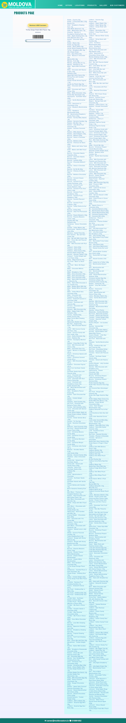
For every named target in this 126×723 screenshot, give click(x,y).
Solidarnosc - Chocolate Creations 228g (96, 116)
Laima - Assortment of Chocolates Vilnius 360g (96, 54)
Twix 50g (91, 482)
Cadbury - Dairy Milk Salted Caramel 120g (97, 428)
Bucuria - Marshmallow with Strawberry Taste (97, 538)
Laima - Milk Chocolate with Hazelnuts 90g (97, 171)
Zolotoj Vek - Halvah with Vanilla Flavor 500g (75, 464)
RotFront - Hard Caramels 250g (77, 426)
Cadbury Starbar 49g (95, 450)
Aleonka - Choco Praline (96, 310)
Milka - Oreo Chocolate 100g (76, 274)
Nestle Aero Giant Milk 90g (97, 466)
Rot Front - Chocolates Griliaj (98, 349)
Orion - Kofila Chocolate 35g (76, 336)
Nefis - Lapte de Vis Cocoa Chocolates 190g (97, 188)
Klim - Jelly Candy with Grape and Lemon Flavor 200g (98, 653)
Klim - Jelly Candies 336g (97, 235)
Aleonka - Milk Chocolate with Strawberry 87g (98, 367)
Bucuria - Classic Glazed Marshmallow (75, 556)
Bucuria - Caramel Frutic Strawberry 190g (75, 193)
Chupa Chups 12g (73, 510)
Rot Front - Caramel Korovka (98, 434)
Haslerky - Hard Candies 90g (76, 401)
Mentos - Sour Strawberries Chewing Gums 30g (76, 659)
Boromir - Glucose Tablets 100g (77, 254)
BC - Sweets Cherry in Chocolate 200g (96, 206)
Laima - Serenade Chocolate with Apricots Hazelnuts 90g (98, 167)
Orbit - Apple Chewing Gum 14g (77, 36)
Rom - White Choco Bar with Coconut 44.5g (98, 73)
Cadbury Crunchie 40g (96, 452)
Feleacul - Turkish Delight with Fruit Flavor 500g (76, 257)
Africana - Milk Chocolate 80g (76, 309)
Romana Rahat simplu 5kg (75, 252)
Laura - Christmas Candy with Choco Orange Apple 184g (98, 137)
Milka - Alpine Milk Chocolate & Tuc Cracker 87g (77, 283)
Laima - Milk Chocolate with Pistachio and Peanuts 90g (97, 160)
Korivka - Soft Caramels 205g (76, 407)
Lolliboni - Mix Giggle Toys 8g (98, 648)
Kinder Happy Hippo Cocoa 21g (99, 399)
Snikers (69, 472)
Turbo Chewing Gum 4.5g (75, 536)
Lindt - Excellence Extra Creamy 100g (96, 431)
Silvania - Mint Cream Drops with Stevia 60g (98, 94)
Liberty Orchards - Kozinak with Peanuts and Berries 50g (99, 693)
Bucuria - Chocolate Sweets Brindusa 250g (76, 157)
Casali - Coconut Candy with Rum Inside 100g (76, 333)
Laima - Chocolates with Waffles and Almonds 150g (97, 561)
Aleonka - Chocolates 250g (97, 351)
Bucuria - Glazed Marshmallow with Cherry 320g (76, 691)
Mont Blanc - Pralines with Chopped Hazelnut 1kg (75, 493)
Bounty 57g (70, 23)
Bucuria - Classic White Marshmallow (74, 560)
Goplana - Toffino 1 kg (96, 113)
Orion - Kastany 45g (73, 338)
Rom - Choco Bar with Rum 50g (77, 640)
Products (92, 5)
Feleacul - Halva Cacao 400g (76, 251)
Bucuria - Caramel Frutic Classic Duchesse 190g (75, 182)
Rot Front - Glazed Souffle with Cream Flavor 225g (77, 429)
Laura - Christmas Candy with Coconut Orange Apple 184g (98, 130)
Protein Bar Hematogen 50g (76, 95)
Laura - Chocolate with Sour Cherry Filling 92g (76, 379)
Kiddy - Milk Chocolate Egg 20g (77, 678)
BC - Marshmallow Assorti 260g (99, 211)
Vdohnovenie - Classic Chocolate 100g (96, 371)
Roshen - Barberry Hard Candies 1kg (96, 153)
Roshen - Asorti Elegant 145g (76, 133)
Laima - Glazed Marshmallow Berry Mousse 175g (98, 571)
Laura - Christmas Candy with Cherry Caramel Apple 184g (98, 133)
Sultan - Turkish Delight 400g (76, 577)
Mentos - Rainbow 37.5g (75, 64)
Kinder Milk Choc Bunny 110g (98, 400)
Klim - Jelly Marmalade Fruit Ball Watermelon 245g (98, 229)
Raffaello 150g (71, 313)
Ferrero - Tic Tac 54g (74, 421)
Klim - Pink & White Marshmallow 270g (95, 672)
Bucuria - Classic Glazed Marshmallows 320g (96, 176)
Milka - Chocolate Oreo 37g (76, 348)
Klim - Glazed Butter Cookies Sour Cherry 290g (98, 252)
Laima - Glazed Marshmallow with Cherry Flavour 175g (98, 568)
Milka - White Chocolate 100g (76, 93)
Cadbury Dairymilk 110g (96, 486)
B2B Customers (117, 5)
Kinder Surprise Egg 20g (96, 383)
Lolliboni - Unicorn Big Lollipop (98, 632)
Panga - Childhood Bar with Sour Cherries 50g (97, 346)
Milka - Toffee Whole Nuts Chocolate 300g (75, 292)
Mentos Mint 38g (72, 59)
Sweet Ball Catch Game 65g (76, 75)
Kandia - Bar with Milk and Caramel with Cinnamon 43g (98, 516)
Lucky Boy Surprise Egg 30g (98, 549)
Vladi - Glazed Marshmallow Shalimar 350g (97, 275)
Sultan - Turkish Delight (74, 398)
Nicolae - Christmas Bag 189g (76, 665)
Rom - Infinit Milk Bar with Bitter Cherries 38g (97, 70)
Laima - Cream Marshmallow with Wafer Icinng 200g (98, 564)
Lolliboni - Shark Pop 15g (97, 650)
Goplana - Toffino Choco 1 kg (98, 104)
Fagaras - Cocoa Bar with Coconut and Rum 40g (97, 77)
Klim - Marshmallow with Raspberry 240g (96, 272)
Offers (68, 5)
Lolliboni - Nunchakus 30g (97, 30)
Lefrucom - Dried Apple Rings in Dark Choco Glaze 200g (98, 690)
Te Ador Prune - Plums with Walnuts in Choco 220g (75, 602)
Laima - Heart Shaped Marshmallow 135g (96, 406)
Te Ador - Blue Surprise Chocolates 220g (74, 613)
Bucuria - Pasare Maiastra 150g (77, 215)
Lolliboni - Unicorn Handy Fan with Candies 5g (98, 645)
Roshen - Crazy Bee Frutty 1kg (77, 343)
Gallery (103, 5)
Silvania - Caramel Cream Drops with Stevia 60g (97, 98)
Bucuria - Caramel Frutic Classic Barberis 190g (75, 186)
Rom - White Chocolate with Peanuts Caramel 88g (97, 587)
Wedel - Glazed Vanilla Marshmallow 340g (96, 594)
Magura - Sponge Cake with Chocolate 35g (97, 102)
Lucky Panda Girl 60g (95, 551)
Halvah (69, 400)
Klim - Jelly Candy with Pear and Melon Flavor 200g (97, 656)
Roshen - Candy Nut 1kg (96, 283)
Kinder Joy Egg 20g (73, 45)
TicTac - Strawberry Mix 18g (76, 50)
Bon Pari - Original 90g (74, 323)
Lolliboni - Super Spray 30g (97, 25)
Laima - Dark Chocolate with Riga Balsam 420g (98, 50)
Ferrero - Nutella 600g (74, 315)
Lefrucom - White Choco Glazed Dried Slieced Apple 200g (97, 701)
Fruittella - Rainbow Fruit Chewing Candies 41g (75, 583)
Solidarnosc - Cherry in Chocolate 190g (96, 119)
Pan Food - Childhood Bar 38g (76, 593)
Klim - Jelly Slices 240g (96, 244)
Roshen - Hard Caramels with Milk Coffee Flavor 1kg (76, 496)
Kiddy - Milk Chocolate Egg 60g (99, 182)
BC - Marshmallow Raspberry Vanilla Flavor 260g (76, 115)
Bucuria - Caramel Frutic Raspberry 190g (75, 196)
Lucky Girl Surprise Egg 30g (97, 547)
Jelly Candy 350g (72, 453)
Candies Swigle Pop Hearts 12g (77, 672)
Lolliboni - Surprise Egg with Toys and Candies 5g (98, 638)
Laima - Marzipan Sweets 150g (98, 495)
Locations (80, 5)
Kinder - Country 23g (73, 19)
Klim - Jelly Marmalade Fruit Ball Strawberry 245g (98, 233)
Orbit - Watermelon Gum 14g (76, 30)
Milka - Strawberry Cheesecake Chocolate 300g (77, 650)
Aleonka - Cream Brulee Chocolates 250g (96, 403)
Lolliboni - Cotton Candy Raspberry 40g (96, 615)
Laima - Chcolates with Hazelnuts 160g (96, 557)
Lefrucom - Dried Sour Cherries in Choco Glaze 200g (99, 686)
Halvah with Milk (94, 374)
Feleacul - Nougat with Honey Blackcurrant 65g (76, 542)
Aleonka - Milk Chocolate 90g (98, 301)
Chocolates (70, 416)
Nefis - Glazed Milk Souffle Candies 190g (97, 192)
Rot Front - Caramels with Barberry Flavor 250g (75, 404)
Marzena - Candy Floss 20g (76, 233)
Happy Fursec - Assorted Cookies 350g (96, 179)
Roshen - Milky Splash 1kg (75, 132)
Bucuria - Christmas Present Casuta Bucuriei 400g (98, 148)
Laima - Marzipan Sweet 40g (98, 296)
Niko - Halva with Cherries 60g (98, 581)
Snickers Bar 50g (72, 220)
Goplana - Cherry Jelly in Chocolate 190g (75, 523)
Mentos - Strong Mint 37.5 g (76, 63)
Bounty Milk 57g (94, 484)
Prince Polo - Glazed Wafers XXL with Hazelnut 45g (98, 598)
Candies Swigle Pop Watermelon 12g (73, 675)
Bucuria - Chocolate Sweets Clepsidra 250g (76, 154)
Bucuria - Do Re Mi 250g (75, 169)
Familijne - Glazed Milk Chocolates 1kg (96, 110)
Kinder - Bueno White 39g (75, 46)
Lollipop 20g (71, 471)
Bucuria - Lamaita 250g (74, 160)
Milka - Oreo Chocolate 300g (76, 277)
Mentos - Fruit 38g (73, 61)
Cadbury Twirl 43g (94, 454)
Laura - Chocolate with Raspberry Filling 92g (74, 376)
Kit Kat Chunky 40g (95, 459)
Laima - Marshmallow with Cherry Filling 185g (97, 293)
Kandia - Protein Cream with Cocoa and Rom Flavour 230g (98, 497)
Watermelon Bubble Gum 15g (76, 322)
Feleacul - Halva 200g (74, 247)
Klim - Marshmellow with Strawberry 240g (96, 268)
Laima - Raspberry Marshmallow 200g (73, 111)
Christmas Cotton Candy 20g (98, 282)
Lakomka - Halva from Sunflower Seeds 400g (74, 468)
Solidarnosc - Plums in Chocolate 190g (96, 218)
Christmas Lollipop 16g (96, 280)
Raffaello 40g (71, 222)
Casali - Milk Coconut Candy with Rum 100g (76, 330)
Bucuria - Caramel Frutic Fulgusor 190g (75, 203)
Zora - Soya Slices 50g (74, 54)
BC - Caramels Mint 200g (97, 216)
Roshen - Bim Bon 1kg (74, 123)
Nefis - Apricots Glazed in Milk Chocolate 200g (98, 195)
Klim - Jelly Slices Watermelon (98, 246)
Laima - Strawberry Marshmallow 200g (95, 47)
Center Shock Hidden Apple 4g (76, 412)
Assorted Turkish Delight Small (98, 150)
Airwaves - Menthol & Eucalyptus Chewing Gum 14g (76, 33)
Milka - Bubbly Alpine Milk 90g (76, 286)
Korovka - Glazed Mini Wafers (98, 330)
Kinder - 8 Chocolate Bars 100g (77, 21)
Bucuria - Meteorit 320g (74, 135)
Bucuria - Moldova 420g (74, 141)
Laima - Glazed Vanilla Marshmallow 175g (96, 422)
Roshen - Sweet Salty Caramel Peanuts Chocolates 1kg (76, 687)
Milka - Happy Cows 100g (75, 311)
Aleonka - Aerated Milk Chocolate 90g (96, 327)
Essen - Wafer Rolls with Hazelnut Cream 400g (96, 545)
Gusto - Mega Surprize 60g (75, 259)
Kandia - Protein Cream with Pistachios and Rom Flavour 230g (98, 501)
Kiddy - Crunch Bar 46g (96, 145)
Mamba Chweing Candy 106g (98, 57)
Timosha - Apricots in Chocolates (95, 438)
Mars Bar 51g (93, 487)
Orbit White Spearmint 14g (75, 28)
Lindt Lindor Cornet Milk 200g (98, 420)
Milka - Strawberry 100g (74, 272)
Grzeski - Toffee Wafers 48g (76, 227)
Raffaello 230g (71, 73)
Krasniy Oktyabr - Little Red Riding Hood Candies (97, 336)
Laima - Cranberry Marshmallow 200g (95, 43)
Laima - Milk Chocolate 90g (97, 173)
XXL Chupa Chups (73, 52)
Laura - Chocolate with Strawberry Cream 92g (74, 383)
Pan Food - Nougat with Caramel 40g (96, 392)
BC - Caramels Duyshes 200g (98, 214)
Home (60, 5)
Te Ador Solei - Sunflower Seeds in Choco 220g (75, 599)
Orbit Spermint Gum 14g (75, 37)
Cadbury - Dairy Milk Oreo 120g (99, 425)
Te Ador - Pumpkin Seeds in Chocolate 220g (76, 609)
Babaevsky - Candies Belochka (98, 312)
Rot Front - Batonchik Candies (98, 314)
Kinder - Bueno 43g (73, 43)
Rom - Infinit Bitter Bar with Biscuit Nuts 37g (97, 66)
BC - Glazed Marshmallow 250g (99, 212)
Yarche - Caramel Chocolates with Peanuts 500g (98, 697)
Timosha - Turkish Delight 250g (99, 317)
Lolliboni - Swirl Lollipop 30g (76, 700)
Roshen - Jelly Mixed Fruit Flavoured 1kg (75, 125)
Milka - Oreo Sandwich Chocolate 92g (74, 563)
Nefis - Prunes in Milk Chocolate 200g (95, 185)
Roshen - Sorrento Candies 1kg (77, 121)
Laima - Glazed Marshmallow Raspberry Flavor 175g (98, 575)
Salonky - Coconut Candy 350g (77, 455)
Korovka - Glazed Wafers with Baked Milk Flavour (98, 332)
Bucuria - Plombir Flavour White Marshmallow (75, 553)
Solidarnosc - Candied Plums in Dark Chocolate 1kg (77, 570)
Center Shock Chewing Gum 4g (77, 48)
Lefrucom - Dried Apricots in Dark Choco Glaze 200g (98, 679)
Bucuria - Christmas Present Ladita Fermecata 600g (98, 376)
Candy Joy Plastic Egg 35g (75, 84)
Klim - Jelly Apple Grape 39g (98, 666)
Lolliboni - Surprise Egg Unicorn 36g (96, 20)
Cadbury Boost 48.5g (95, 489)
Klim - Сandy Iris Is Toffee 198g (99, 262)
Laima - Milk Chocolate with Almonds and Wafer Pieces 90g (98, 163)
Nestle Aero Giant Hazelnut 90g (99, 441)
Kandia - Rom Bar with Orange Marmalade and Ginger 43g (98, 513)
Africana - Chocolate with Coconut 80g (75, 306)
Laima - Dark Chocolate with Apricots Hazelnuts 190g (98, 520)
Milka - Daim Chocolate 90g (76, 275)
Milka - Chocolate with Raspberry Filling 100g (74, 296)
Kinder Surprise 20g (73, 385)
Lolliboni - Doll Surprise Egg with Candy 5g (97, 635)
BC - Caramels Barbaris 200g (98, 209)
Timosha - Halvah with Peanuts (98, 315)
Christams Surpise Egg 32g (97, 278)
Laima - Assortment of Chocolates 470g (74, 104)
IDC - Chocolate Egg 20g (75, 656)
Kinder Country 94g (73, 316)
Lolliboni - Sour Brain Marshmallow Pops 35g (96, 626)
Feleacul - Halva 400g (74, 249)
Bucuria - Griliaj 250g (74, 210)
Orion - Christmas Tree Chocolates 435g (74, 662)
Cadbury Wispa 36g (95, 464)
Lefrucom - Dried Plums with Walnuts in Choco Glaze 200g (98, 683)
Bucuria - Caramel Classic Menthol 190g (75, 179)
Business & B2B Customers (38, 25)
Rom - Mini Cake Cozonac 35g (98, 140)
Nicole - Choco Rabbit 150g (76, 667)
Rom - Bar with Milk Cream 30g (77, 238)
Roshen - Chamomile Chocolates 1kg (95, 289)
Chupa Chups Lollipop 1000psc (77, 414)
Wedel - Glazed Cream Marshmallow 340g (96, 591)
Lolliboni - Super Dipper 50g (98, 23)
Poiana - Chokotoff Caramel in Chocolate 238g (76, 299)
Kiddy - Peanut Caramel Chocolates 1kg (74, 680)
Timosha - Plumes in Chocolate (98, 436)
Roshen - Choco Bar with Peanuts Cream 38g (75, 653)
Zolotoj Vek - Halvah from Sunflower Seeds (75, 461)
